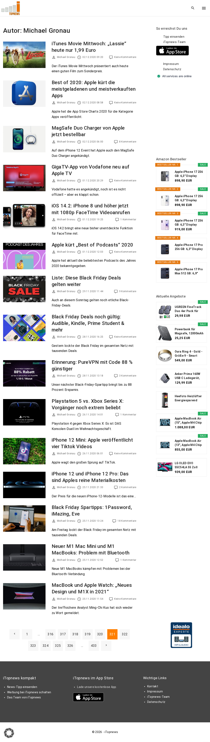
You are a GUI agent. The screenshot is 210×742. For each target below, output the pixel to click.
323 (33, 646)
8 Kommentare (127, 141)
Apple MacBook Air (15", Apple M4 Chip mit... (188, 421)
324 (45, 646)
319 (87, 634)
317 (63, 634)
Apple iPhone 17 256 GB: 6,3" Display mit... (189, 174)
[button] (9, 733)
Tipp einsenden (173, 36)
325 (58, 646)
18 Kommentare (127, 520)
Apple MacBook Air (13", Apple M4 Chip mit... (188, 443)
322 (125, 634)
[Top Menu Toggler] (203, 8)
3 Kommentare (127, 375)
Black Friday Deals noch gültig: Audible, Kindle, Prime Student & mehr (88, 323)
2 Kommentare (127, 487)
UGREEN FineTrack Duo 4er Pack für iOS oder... (188, 309)
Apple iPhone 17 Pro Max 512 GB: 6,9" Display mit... (189, 271)
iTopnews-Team (174, 42)
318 (75, 634)
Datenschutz (172, 69)
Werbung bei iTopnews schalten (29, 692)
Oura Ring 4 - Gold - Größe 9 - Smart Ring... (188, 354)
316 (50, 634)
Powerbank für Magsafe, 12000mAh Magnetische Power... (189, 331)
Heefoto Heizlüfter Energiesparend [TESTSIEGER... (188, 398)
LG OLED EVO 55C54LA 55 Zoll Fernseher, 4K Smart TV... (189, 465)
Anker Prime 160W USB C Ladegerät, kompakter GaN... (187, 376)
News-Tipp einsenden (22, 687)
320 (100, 634)
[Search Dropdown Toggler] (193, 8)
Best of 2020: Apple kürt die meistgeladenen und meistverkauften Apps (94, 89)
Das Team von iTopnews (24, 697)
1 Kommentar (128, 219)
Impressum (171, 64)
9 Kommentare (127, 291)
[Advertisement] (183, 118)
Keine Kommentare (125, 57)
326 (70, 646)
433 (94, 646)
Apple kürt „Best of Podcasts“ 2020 (92, 245)
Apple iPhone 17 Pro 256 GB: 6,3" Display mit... (189, 247)
